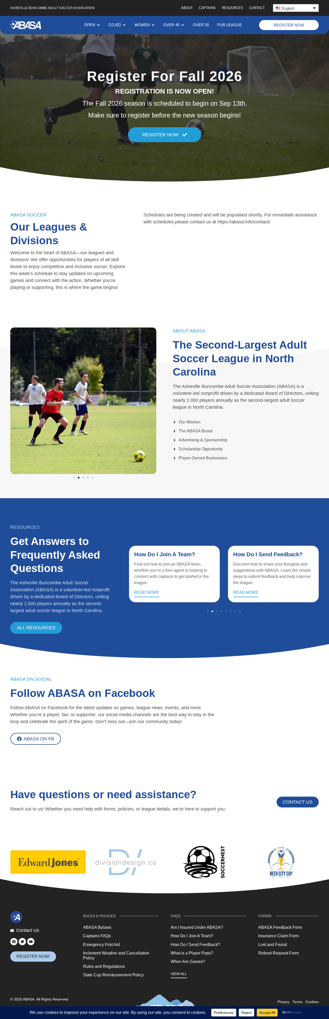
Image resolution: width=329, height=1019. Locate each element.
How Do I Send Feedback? (268, 554)
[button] (296, 8)
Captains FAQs (97, 936)
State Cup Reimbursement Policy (113, 975)
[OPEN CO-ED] (124, 25)
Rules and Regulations (104, 966)
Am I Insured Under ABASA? (197, 927)
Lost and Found (272, 944)
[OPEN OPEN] (98, 25)
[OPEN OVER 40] (183, 25)
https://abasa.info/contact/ (243, 221)
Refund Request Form (278, 953)
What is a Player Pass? (192, 953)
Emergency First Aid (101, 944)
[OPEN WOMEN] (153, 25)
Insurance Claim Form (278, 936)
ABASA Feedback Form (280, 927)
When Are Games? (188, 961)
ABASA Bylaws (97, 927)
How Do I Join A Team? (164, 554)
